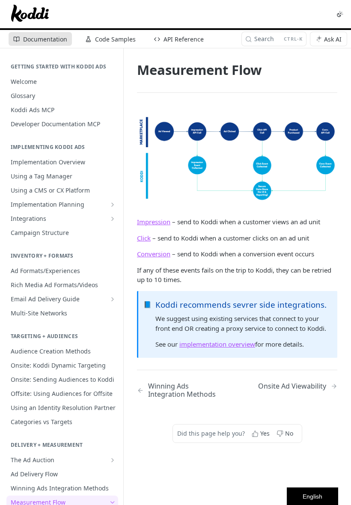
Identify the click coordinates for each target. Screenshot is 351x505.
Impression (153, 221)
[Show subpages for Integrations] (112, 218)
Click (144, 238)
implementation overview (217, 344)
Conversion (153, 254)
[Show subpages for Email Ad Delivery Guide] (112, 299)
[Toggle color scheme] (340, 14)
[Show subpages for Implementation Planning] (112, 204)
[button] (237, 157)
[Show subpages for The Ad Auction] (112, 460)
